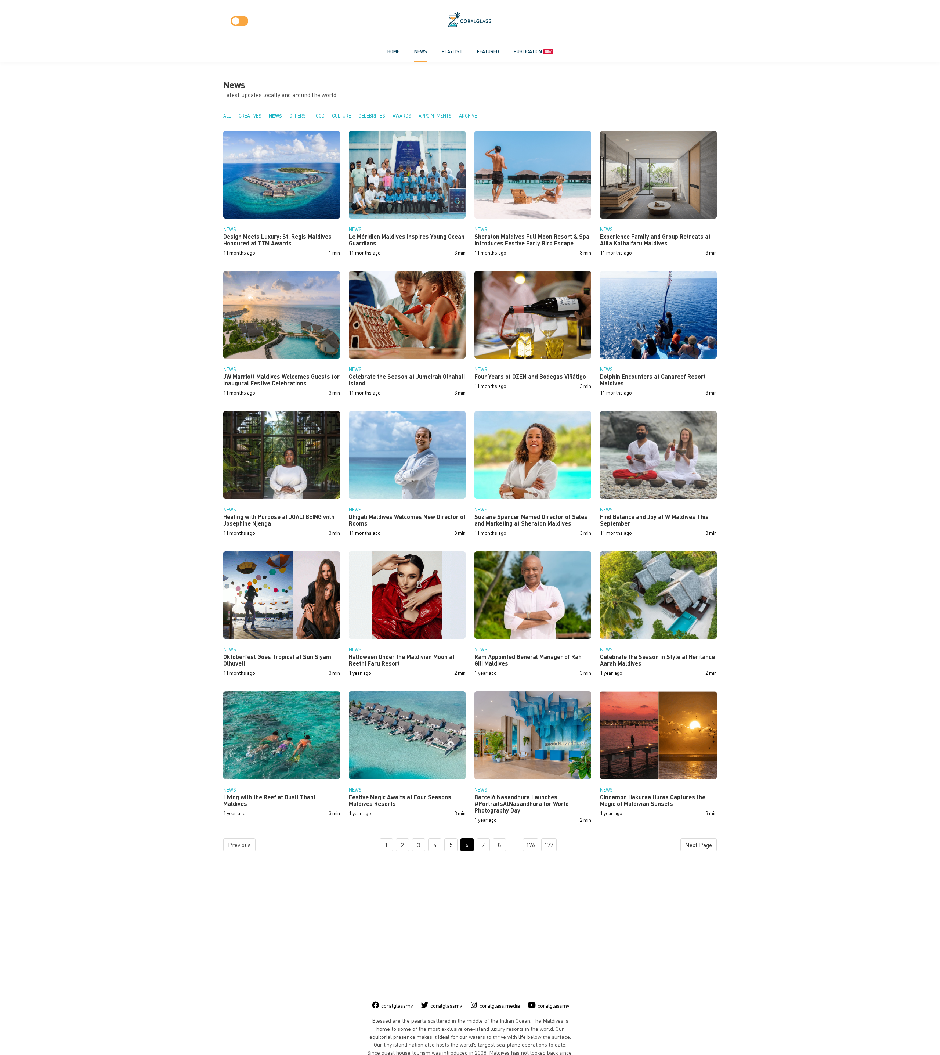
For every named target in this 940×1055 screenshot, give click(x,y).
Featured (488, 51)
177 (549, 845)
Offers (297, 116)
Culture (341, 116)
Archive (468, 116)
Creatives (250, 116)
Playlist (452, 51)
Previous (239, 845)
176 (530, 845)
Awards (402, 116)
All (227, 116)
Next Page (698, 845)
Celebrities (371, 116)
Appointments (435, 116)
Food (319, 116)
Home (393, 51)
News (420, 51)
